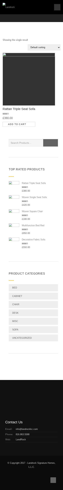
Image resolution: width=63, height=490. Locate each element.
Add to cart (17, 124)
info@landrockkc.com (27, 429)
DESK (15, 313)
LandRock (21, 439)
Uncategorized (22, 338)
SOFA (15, 329)
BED (14, 287)
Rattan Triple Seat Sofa (19, 109)
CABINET (17, 296)
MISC (15, 321)
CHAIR (15, 304)
